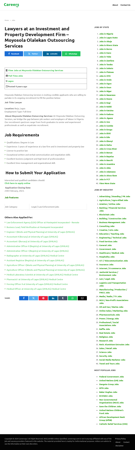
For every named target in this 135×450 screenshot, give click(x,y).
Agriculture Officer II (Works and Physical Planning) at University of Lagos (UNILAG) (46, 269)
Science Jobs (105, 352)
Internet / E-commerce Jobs (112, 268)
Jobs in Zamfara (106, 60)
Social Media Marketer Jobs (112, 359)
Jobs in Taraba (106, 64)
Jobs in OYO (105, 76)
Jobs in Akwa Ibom (108, 175)
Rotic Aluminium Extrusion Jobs (114, 344)
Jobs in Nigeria (106, 33)
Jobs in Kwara (105, 99)
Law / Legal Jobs (107, 279)
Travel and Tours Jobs (109, 363)
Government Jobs (107, 249)
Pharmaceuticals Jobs (109, 314)
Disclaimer (119, 445)
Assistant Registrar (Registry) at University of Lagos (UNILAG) (35, 260)
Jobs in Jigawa (106, 118)
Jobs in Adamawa (107, 171)
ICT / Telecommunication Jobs (113, 260)
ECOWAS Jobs (106, 396)
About (115, 5)
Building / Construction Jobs (112, 218)
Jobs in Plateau (106, 72)
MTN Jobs (104, 388)
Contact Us (125, 5)
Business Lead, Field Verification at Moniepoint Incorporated (35, 227)
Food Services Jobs (108, 241)
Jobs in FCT (104, 179)
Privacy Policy (120, 438)
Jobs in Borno (105, 49)
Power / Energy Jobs (109, 318)
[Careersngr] (11, 5)
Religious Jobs (106, 336)
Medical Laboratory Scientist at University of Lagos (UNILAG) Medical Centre (42, 274)
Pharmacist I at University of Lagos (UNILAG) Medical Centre (35, 279)
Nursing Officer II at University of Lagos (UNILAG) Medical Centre (37, 284)
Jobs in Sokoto (106, 68)
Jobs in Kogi (104, 102)
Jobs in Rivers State (108, 45)
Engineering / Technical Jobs (112, 237)
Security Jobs (105, 356)
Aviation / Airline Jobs (109, 204)
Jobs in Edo (104, 137)
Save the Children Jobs (110, 406)
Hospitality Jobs (107, 256)
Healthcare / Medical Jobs (111, 253)
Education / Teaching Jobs (111, 233)
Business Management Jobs (112, 222)
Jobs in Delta (105, 145)
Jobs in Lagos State (108, 37)
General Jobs (105, 245)
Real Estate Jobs (107, 333)
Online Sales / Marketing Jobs (113, 310)
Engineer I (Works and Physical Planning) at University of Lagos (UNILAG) (41, 231)
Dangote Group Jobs (109, 384)
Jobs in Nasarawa (107, 95)
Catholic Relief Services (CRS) (113, 424)
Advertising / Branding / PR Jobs (114, 196)
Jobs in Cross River (108, 148)
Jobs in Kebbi (105, 106)
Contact (126, 442)
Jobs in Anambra (107, 164)
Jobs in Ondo (105, 79)
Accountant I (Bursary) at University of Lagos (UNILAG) (32, 241)
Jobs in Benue (105, 152)
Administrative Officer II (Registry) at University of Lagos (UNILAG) (38, 246)
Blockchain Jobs (106, 214)
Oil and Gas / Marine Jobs (111, 307)
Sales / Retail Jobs (108, 348)
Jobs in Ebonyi (106, 141)
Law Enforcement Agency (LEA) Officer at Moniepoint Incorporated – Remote (43, 222)
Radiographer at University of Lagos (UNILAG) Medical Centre (35, 255)
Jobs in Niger (105, 91)
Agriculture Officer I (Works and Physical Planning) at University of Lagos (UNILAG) (45, 265)
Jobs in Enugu (105, 129)
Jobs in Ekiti (105, 133)
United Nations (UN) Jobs (111, 380)
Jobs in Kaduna (106, 114)
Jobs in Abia (105, 168)
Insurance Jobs (106, 264)
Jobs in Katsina (106, 110)
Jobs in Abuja (105, 41)
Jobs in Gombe (106, 125)
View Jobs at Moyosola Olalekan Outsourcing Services (35, 70)
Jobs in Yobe (105, 56)
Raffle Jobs (104, 329)
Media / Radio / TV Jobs (110, 296)
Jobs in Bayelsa (106, 156)
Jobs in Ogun (105, 83)
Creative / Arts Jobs (108, 230)
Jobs (13, 20)
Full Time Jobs (15, 75)
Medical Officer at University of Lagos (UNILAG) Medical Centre (36, 288)
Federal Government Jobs (111, 376)
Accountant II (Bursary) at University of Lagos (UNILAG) (32, 236)
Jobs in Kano (105, 53)
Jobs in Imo (104, 122)
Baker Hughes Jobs (108, 392)
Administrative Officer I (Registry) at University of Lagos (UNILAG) (38, 250)
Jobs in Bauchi (106, 160)
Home (7, 20)
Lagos (10, 81)
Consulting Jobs (106, 226)
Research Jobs (106, 340)
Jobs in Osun (105, 87)
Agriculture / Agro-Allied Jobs (113, 200)
